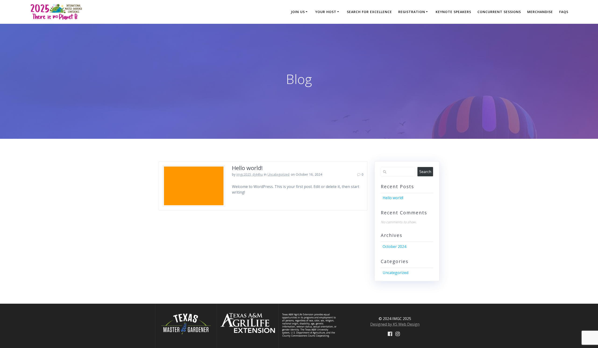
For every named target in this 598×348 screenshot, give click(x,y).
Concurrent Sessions (499, 12)
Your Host (325, 12)
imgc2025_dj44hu (249, 174)
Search (425, 171)
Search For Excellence (369, 12)
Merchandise (540, 12)
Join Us (298, 12)
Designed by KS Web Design (395, 324)
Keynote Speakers (453, 12)
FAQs (563, 12)
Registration (411, 12)
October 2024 (394, 246)
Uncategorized (278, 174)
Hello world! (247, 168)
